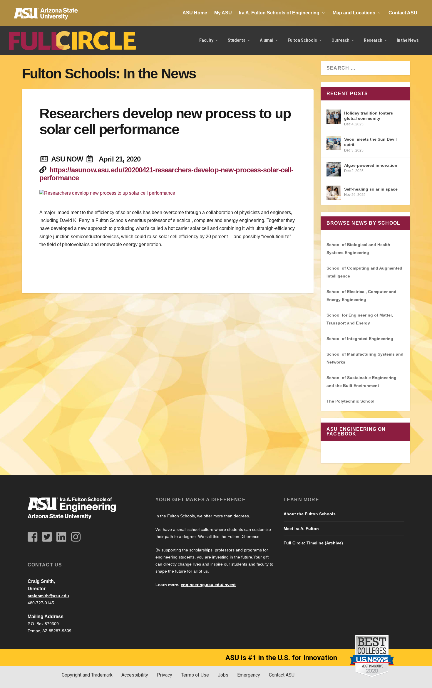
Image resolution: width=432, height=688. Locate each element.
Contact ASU (403, 12)
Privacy (164, 675)
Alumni (266, 40)
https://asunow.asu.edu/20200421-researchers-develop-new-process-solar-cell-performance (166, 174)
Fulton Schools (302, 40)
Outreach (340, 40)
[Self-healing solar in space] (333, 193)
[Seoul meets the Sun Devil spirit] (333, 143)
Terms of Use (195, 675)
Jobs (223, 675)
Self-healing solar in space (371, 189)
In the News (408, 40)
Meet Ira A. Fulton (301, 528)
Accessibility (134, 675)
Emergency (248, 675)
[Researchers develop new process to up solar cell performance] (167, 193)
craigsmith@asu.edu (48, 595)
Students (236, 40)
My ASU (223, 12)
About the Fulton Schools (310, 514)
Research (373, 40)
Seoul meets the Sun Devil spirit (370, 142)
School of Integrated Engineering (359, 338)
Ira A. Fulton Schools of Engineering (279, 12)
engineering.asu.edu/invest (208, 584)
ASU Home (194, 12)
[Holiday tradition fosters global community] (333, 117)
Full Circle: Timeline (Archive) (313, 543)
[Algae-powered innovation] (333, 169)
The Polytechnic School (350, 401)
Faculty (206, 40)
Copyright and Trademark (87, 675)
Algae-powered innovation (370, 165)
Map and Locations (354, 12)
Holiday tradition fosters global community (368, 116)
